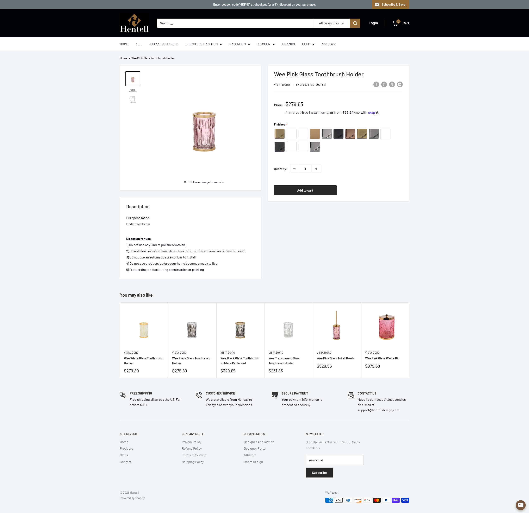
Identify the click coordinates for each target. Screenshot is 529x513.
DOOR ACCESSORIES (163, 44)
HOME (124, 44)
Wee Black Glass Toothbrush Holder (191, 360)
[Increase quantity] (316, 168)
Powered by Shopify (132, 498)
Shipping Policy (193, 462)
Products (126, 448)
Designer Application (259, 442)
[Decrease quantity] (294, 168)
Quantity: (280, 169)
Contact (125, 462)
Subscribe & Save (393, 4)
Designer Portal (255, 448)
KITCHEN (263, 44)
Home (123, 58)
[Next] (409, 340)
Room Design (253, 462)
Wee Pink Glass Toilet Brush (335, 358)
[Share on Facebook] (376, 84)
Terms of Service (194, 455)
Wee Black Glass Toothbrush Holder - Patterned (239, 360)
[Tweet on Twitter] (392, 84)
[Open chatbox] (521, 505)
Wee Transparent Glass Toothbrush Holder (284, 360)
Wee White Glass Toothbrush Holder (143, 360)
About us (328, 44)
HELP (306, 44)
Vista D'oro (282, 84)
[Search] (355, 23)
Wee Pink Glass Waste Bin (382, 358)
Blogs (124, 455)
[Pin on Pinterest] (384, 84)
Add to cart (305, 190)
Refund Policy (192, 448)
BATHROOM (237, 44)
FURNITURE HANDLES (202, 44)
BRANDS (288, 44)
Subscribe (319, 472)
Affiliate (249, 455)
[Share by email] (400, 84)
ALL (138, 44)
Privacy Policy (191, 442)
